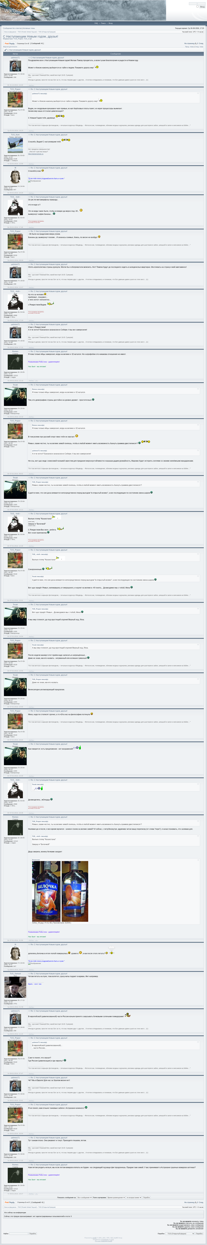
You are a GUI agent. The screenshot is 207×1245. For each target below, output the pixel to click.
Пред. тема (189, 46)
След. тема (199, 46)
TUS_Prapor (18, 39)
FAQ (96, 23)
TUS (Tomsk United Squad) (27, 32)
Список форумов (10, 32)
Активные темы (29, 28)
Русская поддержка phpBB (103, 1241)
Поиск (103, 23)
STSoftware (105, 1239)
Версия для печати (10, 46)
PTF (112, 1239)
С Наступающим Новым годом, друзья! (30, 36)
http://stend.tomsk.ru (35, 154)
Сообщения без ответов (12, 28)
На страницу (189, 43)
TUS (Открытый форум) (46, 32)
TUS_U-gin (28, 39)
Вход (110, 23)
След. (201, 43)
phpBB (94, 1238)
